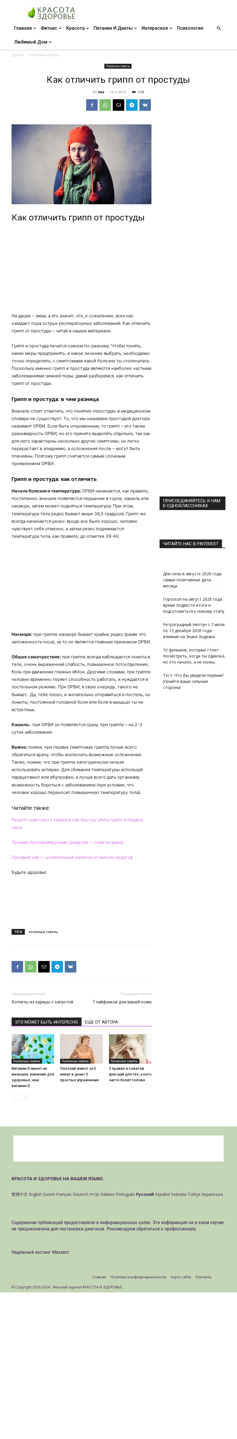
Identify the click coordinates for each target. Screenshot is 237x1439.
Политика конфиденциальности (138, 1277)
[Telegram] (132, 105)
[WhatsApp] (105, 105)
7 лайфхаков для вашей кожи (121, 1002)
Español (162, 1194)
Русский (145, 1194)
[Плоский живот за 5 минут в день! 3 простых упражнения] (81, 1048)
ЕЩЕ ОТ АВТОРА (101, 1022)
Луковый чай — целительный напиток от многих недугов (72, 857)
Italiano (107, 1194)
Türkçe (194, 1194)
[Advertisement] (81, 269)
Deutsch (80, 1194)
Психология (190, 28)
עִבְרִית (94, 1194)
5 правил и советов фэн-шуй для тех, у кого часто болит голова (130, 1074)
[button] (218, 28)
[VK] (145, 105)
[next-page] (24, 1097)
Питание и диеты (113, 28)
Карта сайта (181, 1277)
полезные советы (43, 932)
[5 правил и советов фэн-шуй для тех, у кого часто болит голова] (130, 1048)
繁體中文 (20, 1194)
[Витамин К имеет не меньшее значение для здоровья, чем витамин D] (33, 1048)
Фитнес (49, 28)
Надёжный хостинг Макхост (40, 1252)
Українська (212, 1194)
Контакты (204, 1277)
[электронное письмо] (118, 105)
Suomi (49, 1194)
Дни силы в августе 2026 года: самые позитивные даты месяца (192, 580)
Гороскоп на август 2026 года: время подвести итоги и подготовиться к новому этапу (193, 605)
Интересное (155, 28)
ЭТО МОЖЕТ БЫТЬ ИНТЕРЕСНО (46, 1022)
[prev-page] (15, 1097)
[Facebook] (92, 105)
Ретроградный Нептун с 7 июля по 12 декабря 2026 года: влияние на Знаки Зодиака (194, 630)
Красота (75, 28)
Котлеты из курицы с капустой (42, 1002)
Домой (18, 55)
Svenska (178, 1194)
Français (64, 1194)
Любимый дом (30, 42)
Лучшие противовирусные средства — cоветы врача (67, 842)
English (35, 1194)
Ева (101, 92)
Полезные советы (118, 66)
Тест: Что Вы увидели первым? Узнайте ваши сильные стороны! (193, 681)
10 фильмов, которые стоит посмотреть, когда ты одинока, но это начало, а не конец (194, 656)
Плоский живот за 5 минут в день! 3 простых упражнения (79, 1074)
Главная (23, 28)
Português (125, 1194)
